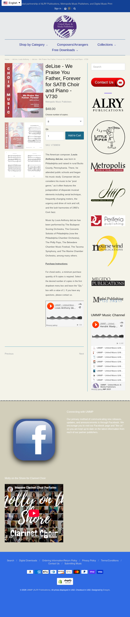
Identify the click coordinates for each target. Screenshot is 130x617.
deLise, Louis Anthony (20, 59)
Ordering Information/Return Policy (59, 560)
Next (81, 353)
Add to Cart (74, 135)
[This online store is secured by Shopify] (65, 584)
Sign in (57, 8)
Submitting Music (73, 563)
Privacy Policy (89, 560)
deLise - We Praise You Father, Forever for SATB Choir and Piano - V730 (60, 59)
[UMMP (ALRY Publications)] (65, 36)
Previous (9, 353)
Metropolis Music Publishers (59, 102)
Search (10, 560)
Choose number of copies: (57, 115)
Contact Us (53, 563)
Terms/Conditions (110, 560)
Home (7, 59)
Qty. (47, 129)
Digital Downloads (28, 560)
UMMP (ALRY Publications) (38, 589)
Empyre (106, 589)
